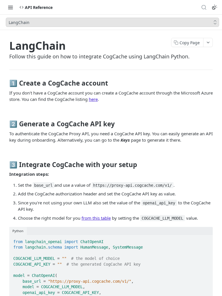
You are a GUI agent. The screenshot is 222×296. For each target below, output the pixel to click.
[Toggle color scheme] (214, 7)
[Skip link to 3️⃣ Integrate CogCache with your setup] (5, 164)
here (93, 99)
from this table (96, 218)
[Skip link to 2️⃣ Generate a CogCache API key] (5, 124)
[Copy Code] (205, 240)
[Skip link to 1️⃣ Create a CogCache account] (5, 83)
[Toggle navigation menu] (10, 7)
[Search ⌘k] (203, 7)
